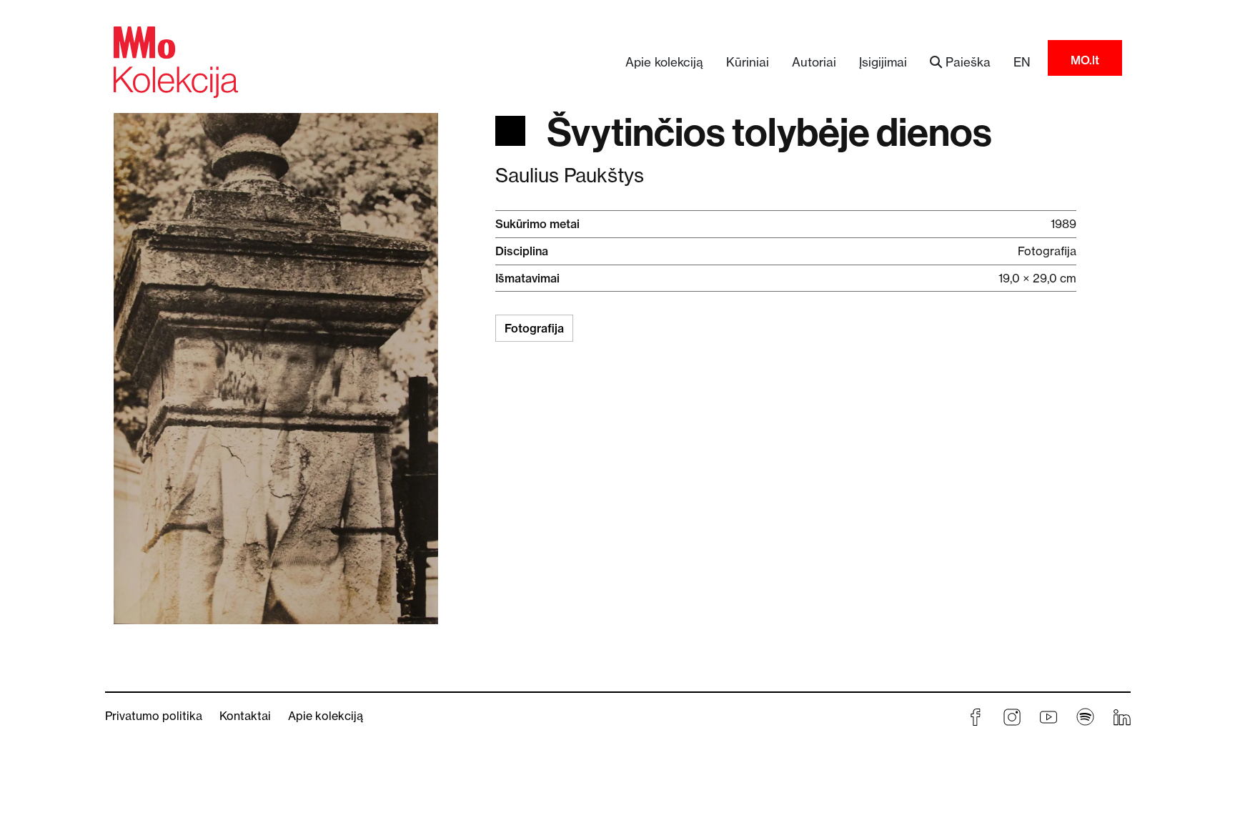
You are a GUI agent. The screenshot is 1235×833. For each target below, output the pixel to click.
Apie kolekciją (664, 61)
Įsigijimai (883, 61)
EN (1022, 61)
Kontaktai (245, 716)
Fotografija (534, 328)
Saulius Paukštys (569, 175)
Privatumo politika (153, 716)
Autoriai (814, 61)
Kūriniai (747, 61)
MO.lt (1085, 60)
